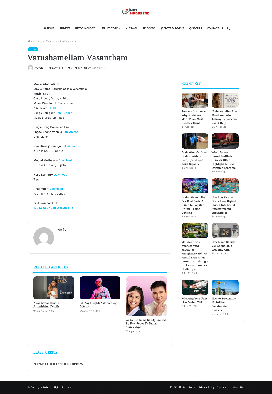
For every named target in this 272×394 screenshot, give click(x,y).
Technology (86, 28)
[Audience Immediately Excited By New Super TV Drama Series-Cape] (146, 296)
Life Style (111, 28)
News (66, 28)
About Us (237, 387)
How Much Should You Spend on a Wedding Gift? (223, 245)
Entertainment (173, 28)
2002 (53, 108)
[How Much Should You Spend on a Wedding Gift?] (225, 230)
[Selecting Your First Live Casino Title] (195, 287)
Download (71, 132)
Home (50, 28)
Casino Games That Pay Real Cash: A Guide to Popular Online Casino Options (194, 205)
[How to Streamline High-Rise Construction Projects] (225, 287)
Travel (132, 28)
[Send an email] (41, 68)
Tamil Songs (64, 113)
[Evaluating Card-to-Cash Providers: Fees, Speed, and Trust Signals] (195, 141)
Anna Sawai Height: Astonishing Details (46, 304)
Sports (197, 28)
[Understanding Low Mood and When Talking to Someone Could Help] (225, 100)
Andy (62, 229)
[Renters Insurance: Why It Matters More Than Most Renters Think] (195, 100)
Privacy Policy (206, 387)
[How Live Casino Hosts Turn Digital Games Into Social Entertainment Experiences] (225, 185)
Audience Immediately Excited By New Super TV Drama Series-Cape (146, 323)
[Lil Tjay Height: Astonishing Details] (100, 287)
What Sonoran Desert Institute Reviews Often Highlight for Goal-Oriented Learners (224, 160)
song (42, 41)
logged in (54, 363)
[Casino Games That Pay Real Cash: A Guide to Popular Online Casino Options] (195, 185)
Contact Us (215, 28)
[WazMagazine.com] (136, 11)
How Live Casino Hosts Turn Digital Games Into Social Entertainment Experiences (224, 205)
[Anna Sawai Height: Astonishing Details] (53, 287)
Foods (150, 28)
